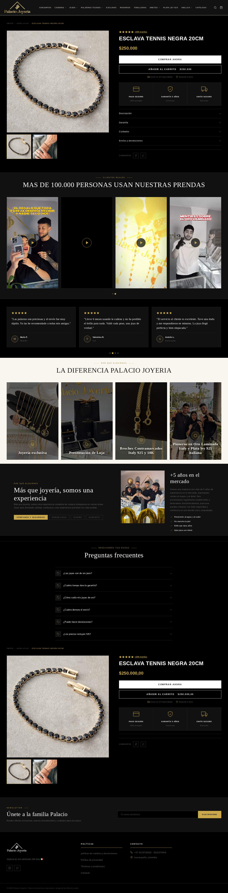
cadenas (59, 7)
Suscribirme (209, 814)
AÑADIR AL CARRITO (170, 69)
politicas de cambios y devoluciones (99, 853)
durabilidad (59, 517)
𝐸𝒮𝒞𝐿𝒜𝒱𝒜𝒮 (23, 648)
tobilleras (140, 7)
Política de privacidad (92, 860)
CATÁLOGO (201, 7)
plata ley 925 (170, 7)
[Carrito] (221, 7)
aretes (154, 7)
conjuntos (45, 7)
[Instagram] (10, 868)
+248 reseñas (141, 657)
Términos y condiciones (93, 866)
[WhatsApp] (17, 868)
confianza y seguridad (31, 517)
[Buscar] (215, 7)
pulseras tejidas (91, 7)
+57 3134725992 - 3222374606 (150, 852)
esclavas (111, 7)
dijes (72, 7)
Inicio (10, 648)
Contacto (85, 873)
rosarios (125, 7)
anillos (185, 7)
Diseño (78, 517)
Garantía (94, 517)
